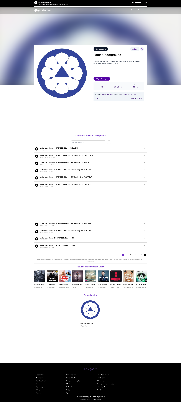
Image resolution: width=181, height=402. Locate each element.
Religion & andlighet (102, 79)
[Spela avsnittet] (36, 149)
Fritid (68, 390)
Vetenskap (40, 393)
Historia (39, 390)
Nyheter (99, 390)
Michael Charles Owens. (129, 94)
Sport (68, 393)
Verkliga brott (41, 381)
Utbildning (100, 381)
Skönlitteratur (101, 387)
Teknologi (39, 387)
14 (142, 255)
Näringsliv (39, 378)
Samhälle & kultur (103, 375)
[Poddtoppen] (42, 10)
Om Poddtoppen (82, 397)
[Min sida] (131, 10)
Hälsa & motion (71, 387)
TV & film (39, 384)
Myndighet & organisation (106, 384)
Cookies (102, 397)
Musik (68, 384)
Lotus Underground (108, 94)
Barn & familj (101, 378)
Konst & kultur (71, 378)
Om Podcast (93, 397)
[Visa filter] (109, 142)
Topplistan (40, 375)
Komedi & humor (72, 375)
